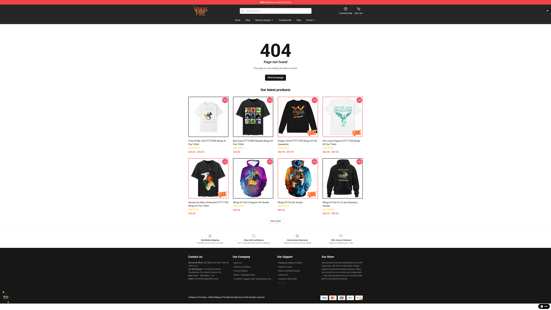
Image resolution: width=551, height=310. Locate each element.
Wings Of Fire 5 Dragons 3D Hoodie (251, 202)
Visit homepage (275, 77)
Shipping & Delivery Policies (290, 263)
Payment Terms (285, 267)
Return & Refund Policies (289, 271)
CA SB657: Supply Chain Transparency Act (252, 279)
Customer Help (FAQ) (287, 279)
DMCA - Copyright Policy (244, 275)
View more (275, 221)
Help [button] (546, 306)
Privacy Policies (240, 271)
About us (238, 263)
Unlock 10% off (5, 297)
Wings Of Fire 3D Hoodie (290, 202)
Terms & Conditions (242, 267)
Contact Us (283, 275)
